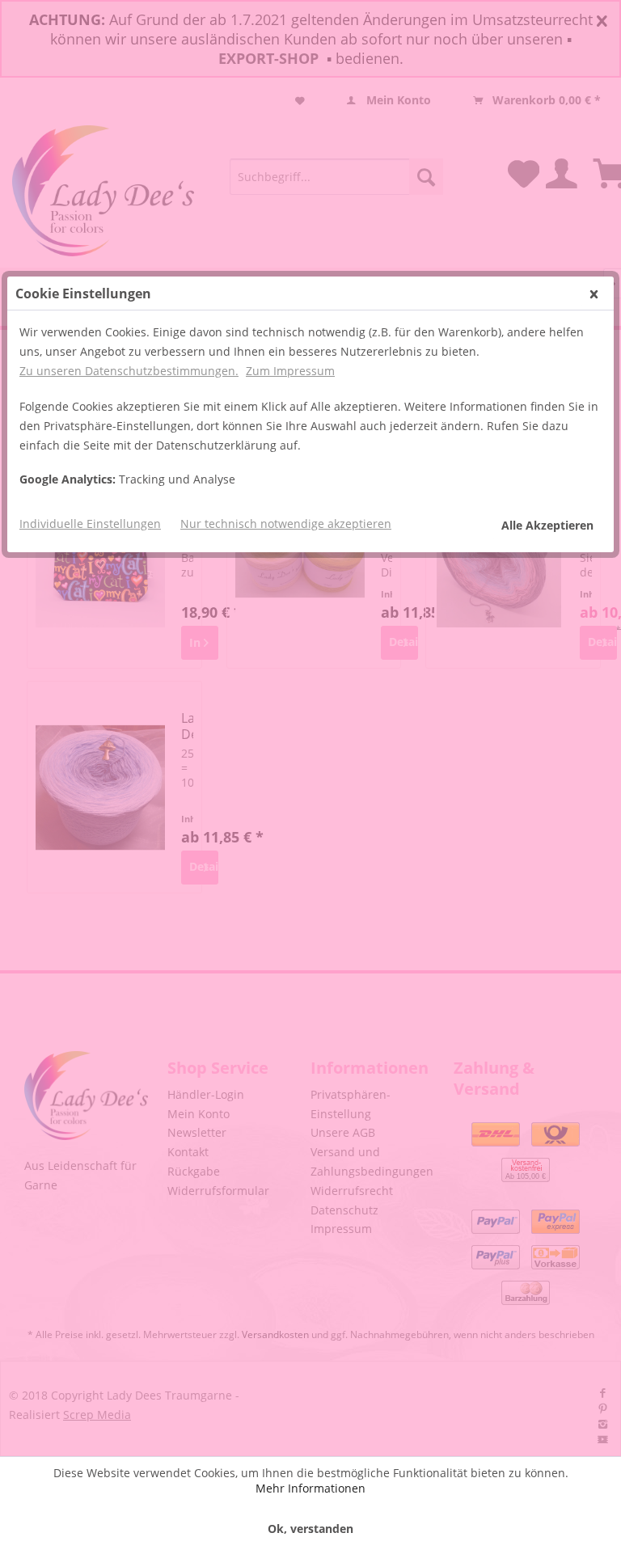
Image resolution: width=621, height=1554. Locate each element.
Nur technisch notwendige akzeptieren (285, 523)
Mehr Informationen (310, 1488)
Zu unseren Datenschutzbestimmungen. (129, 370)
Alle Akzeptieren (547, 525)
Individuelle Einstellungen (90, 523)
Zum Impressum (290, 370)
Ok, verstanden (310, 1528)
